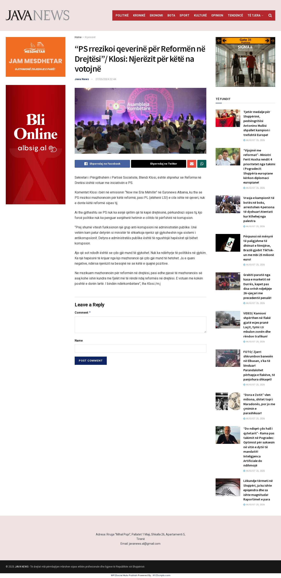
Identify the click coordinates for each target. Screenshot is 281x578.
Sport (184, 15)
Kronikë (139, 15)
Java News (82, 79)
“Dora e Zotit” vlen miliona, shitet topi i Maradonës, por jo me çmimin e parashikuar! (259, 404)
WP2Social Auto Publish (124, 575)
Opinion (217, 15)
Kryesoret (90, 37)
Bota (171, 15)
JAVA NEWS (21, 566)
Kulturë (200, 15)
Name (79, 340)
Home (78, 37)
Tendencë (235, 15)
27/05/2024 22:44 (105, 79)
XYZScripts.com (161, 575)
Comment (83, 312)
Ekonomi (156, 15)
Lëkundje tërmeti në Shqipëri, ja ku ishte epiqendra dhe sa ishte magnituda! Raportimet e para (258, 490)
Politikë (122, 15)
